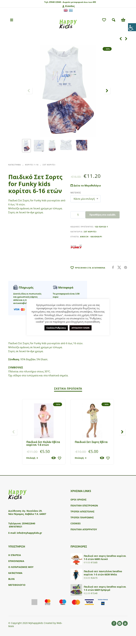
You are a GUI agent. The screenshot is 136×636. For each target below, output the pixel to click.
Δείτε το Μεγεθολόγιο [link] (87, 185)
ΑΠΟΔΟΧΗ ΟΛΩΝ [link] (80, 327)
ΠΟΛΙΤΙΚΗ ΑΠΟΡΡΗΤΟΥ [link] (83, 529)
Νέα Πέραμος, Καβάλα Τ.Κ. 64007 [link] (27, 514)
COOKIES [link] (75, 523)
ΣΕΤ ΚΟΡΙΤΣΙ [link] (49, 164)
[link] (132, 27)
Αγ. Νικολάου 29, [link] (32, 510)
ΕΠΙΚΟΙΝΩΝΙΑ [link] (16, 561)
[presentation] (29, 90)
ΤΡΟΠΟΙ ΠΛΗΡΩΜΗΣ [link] (82, 517)
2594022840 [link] (28, 523)
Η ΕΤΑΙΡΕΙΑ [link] (14, 555)
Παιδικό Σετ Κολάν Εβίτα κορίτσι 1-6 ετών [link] (43, 443)
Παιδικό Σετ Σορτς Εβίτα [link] (91, 442)
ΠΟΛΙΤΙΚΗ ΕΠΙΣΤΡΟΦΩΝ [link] (84, 505)
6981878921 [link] (15, 526)
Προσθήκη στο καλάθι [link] (102, 214)
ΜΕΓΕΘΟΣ (75, 192)
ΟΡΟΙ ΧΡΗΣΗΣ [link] (78, 499)
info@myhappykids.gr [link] (29, 532)
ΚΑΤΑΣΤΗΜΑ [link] (14, 164)
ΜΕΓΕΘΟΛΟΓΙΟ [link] (16, 584)
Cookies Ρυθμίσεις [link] (56, 327)
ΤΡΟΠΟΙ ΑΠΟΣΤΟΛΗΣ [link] (82, 511)
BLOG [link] (11, 578)
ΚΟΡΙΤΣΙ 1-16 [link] (31, 164)
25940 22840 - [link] (55, 2)
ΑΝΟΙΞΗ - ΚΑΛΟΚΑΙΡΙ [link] (91, 236)
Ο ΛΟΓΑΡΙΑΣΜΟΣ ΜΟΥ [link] (21, 567)
